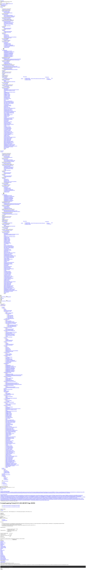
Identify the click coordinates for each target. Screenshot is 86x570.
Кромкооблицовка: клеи (6, 498)
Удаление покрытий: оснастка (5, 495)
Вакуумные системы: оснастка (26, 497)
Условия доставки (3, 546)
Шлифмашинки (2, 556)
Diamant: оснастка (39, 496)
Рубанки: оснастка (63, 499)
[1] (0, 508)
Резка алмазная (8, 393)
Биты (79, 496)
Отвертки (76, 498)
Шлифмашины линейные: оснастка (13, 496)
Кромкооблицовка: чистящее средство (25, 498)
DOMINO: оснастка (45, 496)
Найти (1, 569)
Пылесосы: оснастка (40, 499)
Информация (2, 544)
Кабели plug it (52, 497)
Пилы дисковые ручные (9, 312)
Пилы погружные (10, 315)
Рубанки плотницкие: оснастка (55, 499)
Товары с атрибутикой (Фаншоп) (11, 403)
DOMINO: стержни (51, 496)
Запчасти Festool (2, 542)
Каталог (5, 309)
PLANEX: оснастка (57, 496)
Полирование (28, 499)
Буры (19, 496)
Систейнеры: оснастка (78, 499)
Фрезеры (7, 339)
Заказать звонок (2, 305)
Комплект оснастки (57, 497)
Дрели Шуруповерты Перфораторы (11, 332)
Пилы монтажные (8, 320)
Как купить (5, 470)
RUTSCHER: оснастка (74, 496)
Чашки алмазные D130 (49, 495)
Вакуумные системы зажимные (17, 497)
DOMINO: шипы (33, 496)
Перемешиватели (39, 492)
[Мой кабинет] (0, 295)
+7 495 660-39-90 (3, 5)
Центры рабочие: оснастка (42, 495)
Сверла (67, 499)
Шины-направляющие (9, 396)
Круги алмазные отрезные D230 (45, 498)
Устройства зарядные (13, 495)
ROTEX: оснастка (62, 496)
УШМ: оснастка (18, 495)
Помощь (1, 545)
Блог (1, 549)
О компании (6, 477)
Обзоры (1, 551)
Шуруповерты (2, 555)
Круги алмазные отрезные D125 (36, 498)
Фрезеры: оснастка (24, 495)
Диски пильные (33, 497)
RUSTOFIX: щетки (68, 496)
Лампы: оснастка (53, 498)
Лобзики (7, 343)
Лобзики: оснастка (67, 498)
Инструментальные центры (30, 492)
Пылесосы (7, 347)
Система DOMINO (9, 353)
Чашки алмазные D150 (56, 495)
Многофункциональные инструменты (11, 382)
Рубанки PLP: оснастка (47, 499)
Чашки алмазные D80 (63, 495)
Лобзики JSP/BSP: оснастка (60, 498)
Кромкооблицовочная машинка (10, 386)
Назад (5, 308)
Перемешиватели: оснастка (16, 499)
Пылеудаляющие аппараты (4, 559)
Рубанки (24, 492)
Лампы (35, 492)
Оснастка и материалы (66, 492)
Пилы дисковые (2, 557)
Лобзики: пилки (72, 498)
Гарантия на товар (3, 547)
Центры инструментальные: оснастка (32, 495)
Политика (1, 543)
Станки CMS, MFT (9, 400)
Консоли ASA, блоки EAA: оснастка (66, 497)
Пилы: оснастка (23, 499)
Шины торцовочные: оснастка (71, 495)
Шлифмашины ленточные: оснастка (25, 496)
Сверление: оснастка (71, 499)
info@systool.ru (2, 562)
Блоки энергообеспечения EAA (7, 497)
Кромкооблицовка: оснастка (14, 498)
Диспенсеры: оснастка (39, 497)
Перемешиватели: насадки (8, 499)
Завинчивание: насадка (46, 497)
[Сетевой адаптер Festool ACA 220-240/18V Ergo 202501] (11, 505)
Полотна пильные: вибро (33, 499)
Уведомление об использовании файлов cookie (7, 566)
